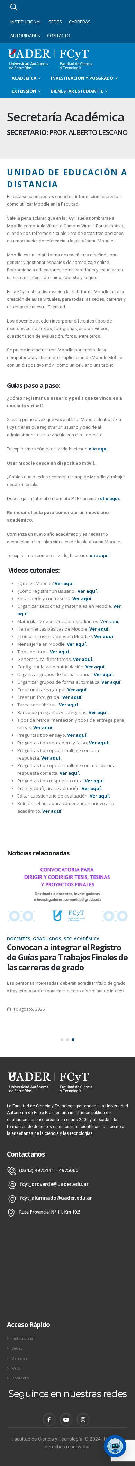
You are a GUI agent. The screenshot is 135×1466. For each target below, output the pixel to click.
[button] (62, 1040)
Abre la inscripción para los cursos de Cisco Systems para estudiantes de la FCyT (59, 957)
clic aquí (99, 555)
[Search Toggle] (14, 7)
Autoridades (25, 35)
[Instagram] (83, 1419)
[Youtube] (66, 1419)
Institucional (26, 22)
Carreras (80, 22)
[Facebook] (49, 1419)
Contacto (58, 35)
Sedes (55, 22)
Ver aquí (109, 621)
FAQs (16, 1368)
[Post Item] (67, 893)
